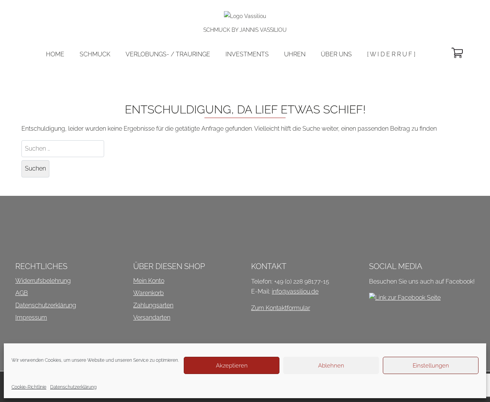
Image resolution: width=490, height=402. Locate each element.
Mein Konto (148, 280)
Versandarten (151, 317)
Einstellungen (431, 365)
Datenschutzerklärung (73, 387)
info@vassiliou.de (295, 291)
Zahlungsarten (153, 305)
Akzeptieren (232, 365)
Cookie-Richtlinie (28, 387)
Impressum (31, 317)
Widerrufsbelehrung (43, 280)
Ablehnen (331, 365)
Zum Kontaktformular (280, 308)
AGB (21, 293)
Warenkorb (148, 293)
